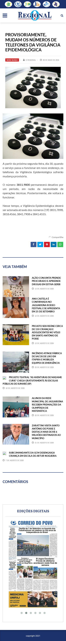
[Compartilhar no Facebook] (33, 244)
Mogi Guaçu (12, 60)
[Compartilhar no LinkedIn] (53, 244)
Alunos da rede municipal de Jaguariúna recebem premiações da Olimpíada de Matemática (47, 404)
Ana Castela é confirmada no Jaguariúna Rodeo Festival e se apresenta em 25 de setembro (46, 305)
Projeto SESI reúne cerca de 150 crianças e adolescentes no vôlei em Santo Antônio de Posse (47, 332)
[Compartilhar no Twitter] (40, 244)
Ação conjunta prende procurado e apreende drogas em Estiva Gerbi (46, 281)
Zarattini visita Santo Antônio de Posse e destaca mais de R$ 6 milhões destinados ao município (46, 432)
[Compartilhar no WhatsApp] (60, 244)
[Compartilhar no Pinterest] (47, 244)
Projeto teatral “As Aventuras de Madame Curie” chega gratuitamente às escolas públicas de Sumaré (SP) (32, 380)
